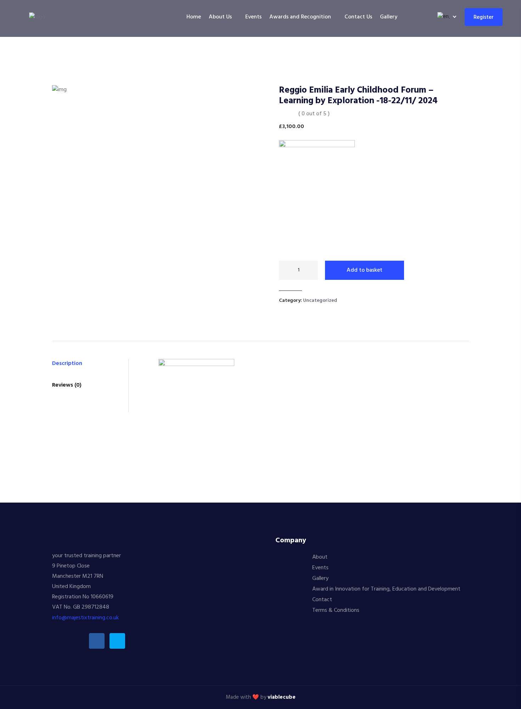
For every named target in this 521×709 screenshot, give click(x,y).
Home (193, 17)
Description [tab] (67, 363)
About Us (220, 17)
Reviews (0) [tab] (67, 385)
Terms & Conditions (335, 610)
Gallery (388, 17)
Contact (322, 599)
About (319, 557)
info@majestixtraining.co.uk (85, 617)
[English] (445, 17)
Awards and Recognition (300, 17)
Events (253, 17)
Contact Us (358, 17)
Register (484, 17)
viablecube (282, 697)
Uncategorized (320, 301)
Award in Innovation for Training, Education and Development (386, 589)
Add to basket (364, 270)
